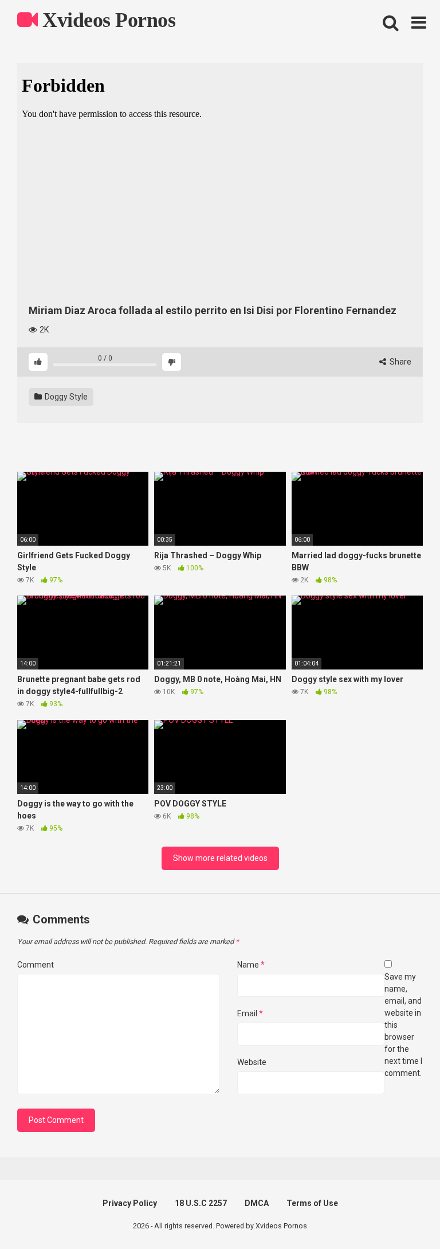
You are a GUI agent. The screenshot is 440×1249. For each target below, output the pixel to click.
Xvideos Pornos (106, 20)
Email (250, 1013)
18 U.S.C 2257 (201, 1203)
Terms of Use (312, 1203)
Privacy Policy (130, 1203)
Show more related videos (220, 858)
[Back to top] (401, 1214)
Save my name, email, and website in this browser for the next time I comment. (403, 1025)
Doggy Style (65, 396)
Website (251, 1062)
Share (399, 361)
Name (251, 964)
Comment (35, 964)
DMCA (257, 1203)
